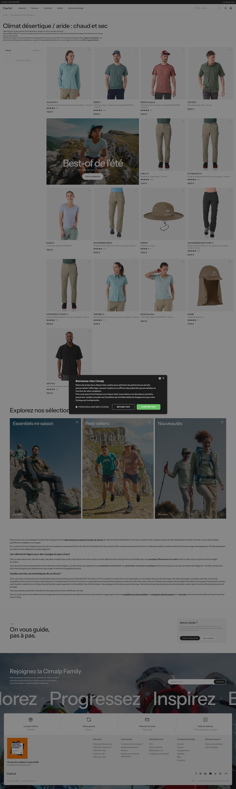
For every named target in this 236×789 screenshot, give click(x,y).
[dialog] (118, 394)
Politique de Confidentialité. (87, 400)
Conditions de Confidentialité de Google (123, 397)
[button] (92, 407)
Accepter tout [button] (148, 407)
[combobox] (160, 378)
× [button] (163, 378)
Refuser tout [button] (123, 407)
